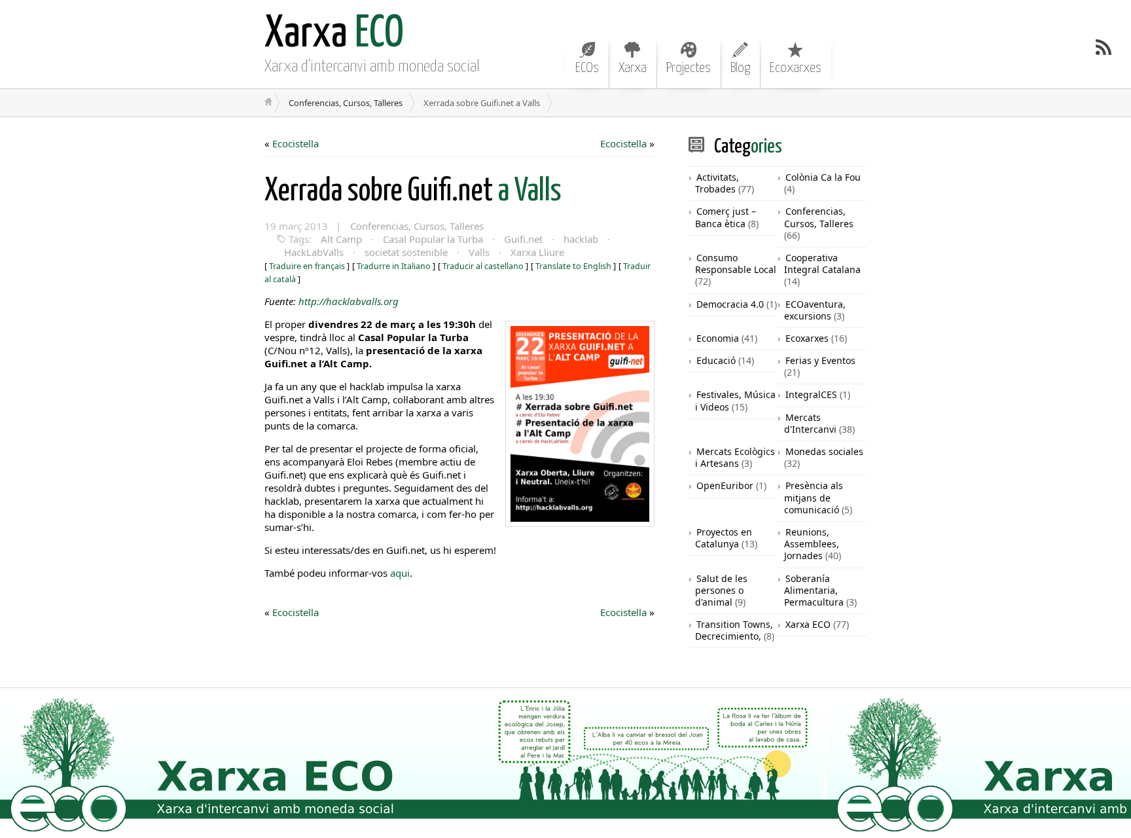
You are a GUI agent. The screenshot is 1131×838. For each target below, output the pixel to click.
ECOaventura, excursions (815, 310)
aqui (400, 572)
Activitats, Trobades (717, 183)
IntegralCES (811, 394)
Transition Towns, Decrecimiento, (734, 630)
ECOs (587, 68)
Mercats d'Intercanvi (810, 423)
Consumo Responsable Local (735, 263)
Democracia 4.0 (730, 304)
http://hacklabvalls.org (348, 301)
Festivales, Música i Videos (735, 400)
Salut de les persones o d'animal (721, 590)
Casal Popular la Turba (433, 239)
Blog (740, 68)
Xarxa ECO (808, 624)
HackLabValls (314, 252)
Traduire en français (307, 266)
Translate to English (573, 266)
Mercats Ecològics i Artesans (735, 457)
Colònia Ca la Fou (823, 177)
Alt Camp (341, 239)
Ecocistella (295, 143)
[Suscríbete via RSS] (1103, 47)
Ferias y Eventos (820, 360)
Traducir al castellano (483, 266)
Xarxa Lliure (537, 252)
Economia (717, 338)
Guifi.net (523, 239)
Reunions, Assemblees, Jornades (811, 544)
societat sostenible (406, 252)
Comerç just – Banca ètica (725, 217)
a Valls (413, 191)
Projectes (688, 68)
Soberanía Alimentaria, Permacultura (814, 590)
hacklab (581, 239)
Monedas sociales (824, 451)
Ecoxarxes (795, 68)
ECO (334, 34)
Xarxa (633, 68)
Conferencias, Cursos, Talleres (346, 103)
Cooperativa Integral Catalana (822, 263)
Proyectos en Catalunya (723, 538)
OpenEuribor (724, 485)
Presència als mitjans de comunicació (813, 497)
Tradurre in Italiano (394, 266)
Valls (479, 252)
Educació (716, 360)
